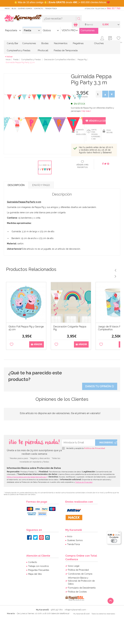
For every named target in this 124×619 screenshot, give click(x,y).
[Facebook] (29, 537)
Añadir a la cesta (97, 121)
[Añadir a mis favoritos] (11, 344)
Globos (47, 30)
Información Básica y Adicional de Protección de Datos (81, 581)
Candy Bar (12, 43)
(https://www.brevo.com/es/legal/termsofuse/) (27, 477)
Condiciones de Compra (80, 574)
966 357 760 (113, 8)
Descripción (16, 185)
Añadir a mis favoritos (82, 166)
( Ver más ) (86, 111)
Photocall (43, 50)
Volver (9, 56)
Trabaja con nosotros (38, 566)
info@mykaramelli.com (75, 610)
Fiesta (27, 30)
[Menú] (119, 533)
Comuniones (88, 30)
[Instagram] (47, 537)
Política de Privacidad (94, 448)
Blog (14, 9)
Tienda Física (51, 9)
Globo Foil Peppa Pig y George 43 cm (26, 328)
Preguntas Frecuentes (38, 570)
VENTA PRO (69, 30)
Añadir (37, 344)
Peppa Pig (82, 59)
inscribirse (106, 442)
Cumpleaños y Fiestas (18, 50)
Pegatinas (78, 43)
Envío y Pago (41, 185)
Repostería (11, 30)
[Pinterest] (41, 537)
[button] (105, 94)
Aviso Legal (73, 566)
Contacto (38, 9)
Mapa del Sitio (35, 574)
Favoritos (118, 42)
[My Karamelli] (23, 18)
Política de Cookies (77, 592)
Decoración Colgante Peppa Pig (69, 328)
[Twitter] (35, 537)
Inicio (7, 9)
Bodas (44, 43)
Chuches (99, 43)
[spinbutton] (99, 94)
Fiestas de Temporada (66, 50)
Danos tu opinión (98, 386)
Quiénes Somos (25, 9)
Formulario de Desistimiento (82, 588)
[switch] (114, 541)
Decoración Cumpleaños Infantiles (59, 59)
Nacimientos (60, 43)
